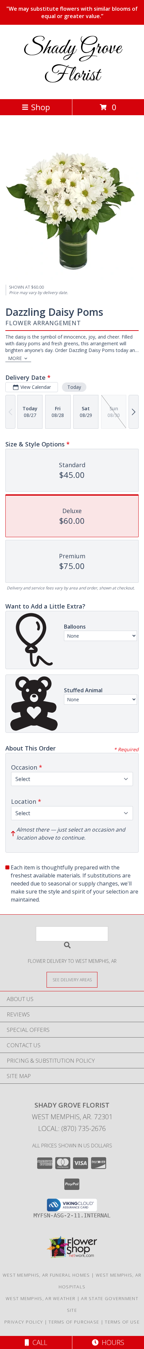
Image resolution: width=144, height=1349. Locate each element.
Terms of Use (122, 1322)
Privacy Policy (23, 1322)
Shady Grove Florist (72, 62)
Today (74, 387)
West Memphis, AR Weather (40, 1298)
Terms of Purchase (74, 1322)
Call (38, 1342)
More (15, 358)
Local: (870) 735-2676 (72, 1128)
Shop (40, 107)
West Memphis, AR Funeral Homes (46, 1275)
